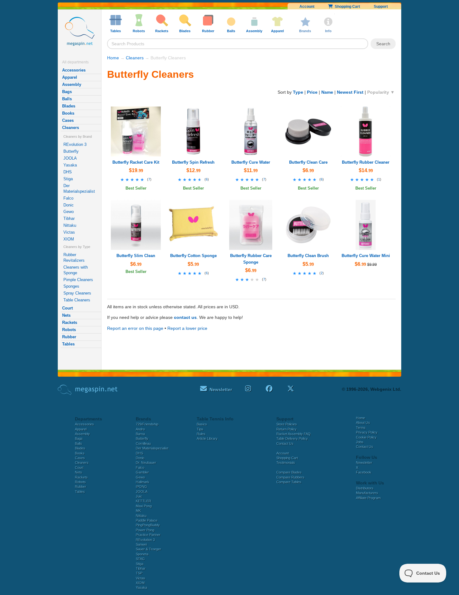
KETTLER (143, 501)
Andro (140, 429)
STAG (140, 559)
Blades (68, 106)
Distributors (364, 488)
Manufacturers (367, 493)
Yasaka (70, 165)
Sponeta (142, 554)
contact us (185, 317)
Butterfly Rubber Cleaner (365, 162)
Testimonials (285, 462)
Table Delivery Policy (292, 438)
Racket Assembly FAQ (293, 434)
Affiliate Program (368, 498)
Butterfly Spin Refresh (193, 162)
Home (113, 57)
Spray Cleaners (77, 293)
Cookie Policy (366, 437)
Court (67, 308)
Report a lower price (187, 328)
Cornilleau (143, 443)
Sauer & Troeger (148, 549)
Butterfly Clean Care (308, 162)
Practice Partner (148, 535)
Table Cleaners (76, 300)
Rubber (69, 337)
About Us (363, 422)
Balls (67, 99)
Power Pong (145, 530)
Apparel (69, 77)
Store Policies (286, 424)
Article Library (207, 438)
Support (381, 6)
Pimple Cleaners (78, 279)
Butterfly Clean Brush (308, 255)
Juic (139, 496)
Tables (68, 344)
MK (138, 511)
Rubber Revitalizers (74, 257)
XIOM (68, 239)
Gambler (142, 472)
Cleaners (70, 127)
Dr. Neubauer (146, 462)
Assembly (71, 84)
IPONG (141, 486)
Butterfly (71, 151)
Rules (201, 434)
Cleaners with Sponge (75, 270)
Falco (68, 198)
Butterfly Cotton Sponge (193, 255)
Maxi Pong (144, 506)
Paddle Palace (146, 520)
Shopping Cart (346, 6)
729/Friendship (147, 424)
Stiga (68, 178)
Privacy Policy (367, 432)
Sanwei (141, 544)
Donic (68, 205)
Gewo (68, 211)
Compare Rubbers (290, 477)
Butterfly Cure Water (250, 162)
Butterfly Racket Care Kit (135, 162)
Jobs (359, 442)
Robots (69, 329)
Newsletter (364, 462)
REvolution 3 (74, 144)
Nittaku (69, 225)
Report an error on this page (135, 328)
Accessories (74, 70)
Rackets (69, 322)
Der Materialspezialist (79, 188)
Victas (69, 232)
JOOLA (70, 158)
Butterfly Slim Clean (135, 255)
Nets (66, 315)
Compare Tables (288, 482)
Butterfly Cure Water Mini (366, 255)
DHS (67, 172)
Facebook (363, 472)
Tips (200, 429)
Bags (67, 91)
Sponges (71, 286)
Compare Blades (289, 472)
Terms (361, 427)
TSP (139, 573)
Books (68, 113)
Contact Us (285, 443)
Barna (140, 434)
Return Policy (286, 429)
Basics (202, 424)
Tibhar (69, 218)
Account (306, 6)
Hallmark (142, 482)
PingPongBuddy (148, 525)
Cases (68, 120)
